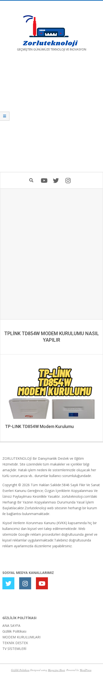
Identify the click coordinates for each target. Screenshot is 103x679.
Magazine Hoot (56, 670)
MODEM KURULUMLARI (21, 637)
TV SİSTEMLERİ (14, 648)
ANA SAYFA (11, 625)
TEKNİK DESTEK (15, 643)
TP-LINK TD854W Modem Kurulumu (39, 426)
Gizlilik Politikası (14, 631)
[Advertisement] (51, 115)
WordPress (85, 670)
